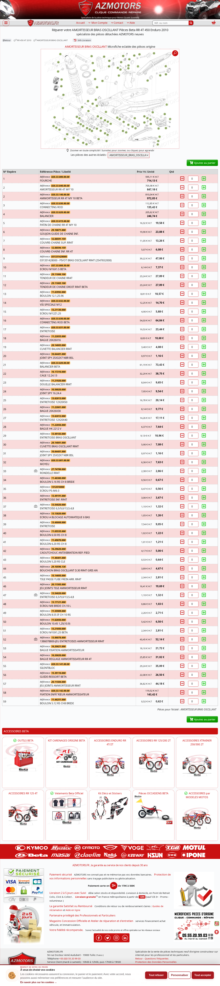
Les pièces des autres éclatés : (89, 155)
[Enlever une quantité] (182, 178)
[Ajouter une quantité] (204, 178)
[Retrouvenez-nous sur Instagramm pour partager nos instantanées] (116, 937)
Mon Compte (99, 22)
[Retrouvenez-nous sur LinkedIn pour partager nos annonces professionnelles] (125, 937)
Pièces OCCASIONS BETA (153, 793)
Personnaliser (179, 975)
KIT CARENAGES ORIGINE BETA (66, 740)
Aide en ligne (73, 910)
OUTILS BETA (25, 740)
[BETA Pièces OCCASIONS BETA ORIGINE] (153, 809)
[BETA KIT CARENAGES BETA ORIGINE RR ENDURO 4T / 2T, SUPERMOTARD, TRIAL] (66, 756)
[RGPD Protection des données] (195, 891)
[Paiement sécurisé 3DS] (25, 886)
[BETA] (197, 818)
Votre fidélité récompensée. (66, 930)
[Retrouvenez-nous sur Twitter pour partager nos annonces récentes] (107, 937)
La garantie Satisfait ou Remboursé (70, 906)
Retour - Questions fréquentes (151, 958)
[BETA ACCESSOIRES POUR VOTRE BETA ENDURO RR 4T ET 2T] (110, 765)
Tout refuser (156, 975)
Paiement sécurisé (60, 874)
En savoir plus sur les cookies (38, 982)
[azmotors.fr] (43, 23)
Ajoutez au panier (204, 163)
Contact (118, 22)
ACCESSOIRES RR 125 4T (23, 793)
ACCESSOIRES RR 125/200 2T (153, 740)
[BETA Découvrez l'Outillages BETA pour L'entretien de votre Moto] (23, 756)
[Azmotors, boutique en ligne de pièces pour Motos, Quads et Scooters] (110, 8)
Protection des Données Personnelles (156, 961)
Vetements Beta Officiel (68, 793)
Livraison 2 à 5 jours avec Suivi (67, 893)
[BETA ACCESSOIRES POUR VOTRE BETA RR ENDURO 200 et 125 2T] (153, 761)
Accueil (80, 22)
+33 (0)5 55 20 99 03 (70, 958)
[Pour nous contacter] (195, 927)
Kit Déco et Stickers (110, 793)
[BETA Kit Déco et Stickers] (110, 808)
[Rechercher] (191, 22)
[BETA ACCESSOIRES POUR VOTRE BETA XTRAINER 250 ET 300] (197, 765)
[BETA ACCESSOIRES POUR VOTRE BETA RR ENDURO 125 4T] (23, 814)
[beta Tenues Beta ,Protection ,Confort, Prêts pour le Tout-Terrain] (66, 809)
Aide (132, 22)
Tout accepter (202, 975)
